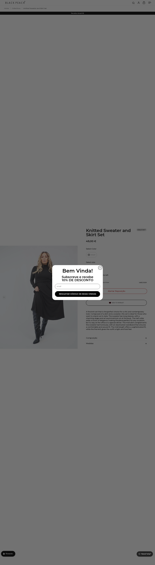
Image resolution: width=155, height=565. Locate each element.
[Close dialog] (100, 268)
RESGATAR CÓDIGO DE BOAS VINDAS (77, 294)
